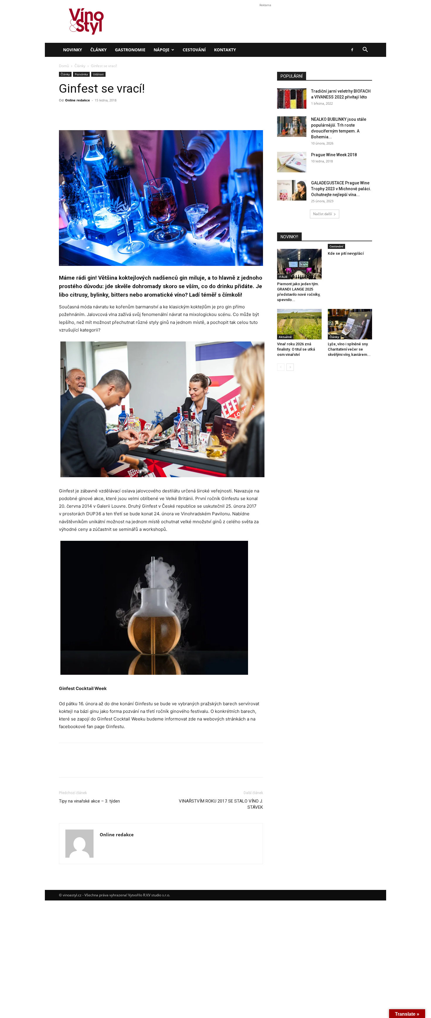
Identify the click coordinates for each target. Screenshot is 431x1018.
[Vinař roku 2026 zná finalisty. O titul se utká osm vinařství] (299, 324)
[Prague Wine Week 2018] (291, 162)
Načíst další (322, 213)
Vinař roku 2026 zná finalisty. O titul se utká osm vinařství (296, 349)
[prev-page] (280, 367)
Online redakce (117, 834)
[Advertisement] (215, 101)
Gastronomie (130, 49)
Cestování (194, 49)
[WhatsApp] (105, 765)
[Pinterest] (92, 765)
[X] (78, 765)
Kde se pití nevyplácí (346, 253)
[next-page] (290, 367)
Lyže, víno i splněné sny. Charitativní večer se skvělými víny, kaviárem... (349, 349)
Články (98, 49)
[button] (365, 50)
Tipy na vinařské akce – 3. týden (89, 801)
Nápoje (161, 49)
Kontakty (225, 49)
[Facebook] (352, 50)
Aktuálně (285, 337)
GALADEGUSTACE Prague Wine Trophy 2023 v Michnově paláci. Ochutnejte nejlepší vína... (341, 189)
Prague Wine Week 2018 (334, 154)
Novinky (72, 49)
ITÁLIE (283, 277)
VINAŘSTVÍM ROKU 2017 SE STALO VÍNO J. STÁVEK (221, 804)
